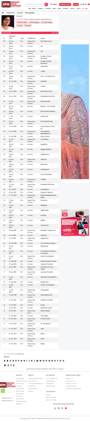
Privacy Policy (71, 384)
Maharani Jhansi (46, 308)
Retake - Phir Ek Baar (48, 106)
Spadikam (44, 144)
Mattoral (44, 235)
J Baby (43, 71)
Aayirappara (45, 169)
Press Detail (50, 386)
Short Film (20, 391)
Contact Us (70, 381)
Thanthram (45, 225)
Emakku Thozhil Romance (46, 57)
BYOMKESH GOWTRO (48, 96)
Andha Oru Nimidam (47, 285)
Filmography (30, 13)
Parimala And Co (46, 41)
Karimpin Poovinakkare (49, 277)
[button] (53, 4)
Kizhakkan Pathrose (47, 184)
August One (45, 238)
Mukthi (43, 220)
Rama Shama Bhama (48, 111)
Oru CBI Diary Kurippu (48, 243)
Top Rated (20, 384)
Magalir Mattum (46, 149)
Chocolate (44, 316)
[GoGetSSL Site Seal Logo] (7, 390)
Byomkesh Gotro (46, 91)
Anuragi (43, 215)
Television (47, 8)
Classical (32, 386)
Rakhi (42, 334)
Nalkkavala (44, 246)
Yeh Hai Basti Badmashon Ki (45, 132)
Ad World (65, 8)
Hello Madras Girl (46, 295)
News (59, 8)
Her (42, 46)
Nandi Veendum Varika (48, 261)
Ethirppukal (45, 290)
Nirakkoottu (45, 282)
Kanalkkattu (45, 189)
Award (29, 25)
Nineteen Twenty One (48, 230)
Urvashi (20, 13)
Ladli (42, 329)
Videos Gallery (47, 22)
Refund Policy (71, 386)
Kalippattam (45, 154)
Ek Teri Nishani (45, 324)
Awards (19, 404)
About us (69, 379)
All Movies (20, 389)
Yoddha (43, 179)
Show (48, 395)
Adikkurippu (45, 210)
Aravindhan (45, 139)
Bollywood (32, 381)
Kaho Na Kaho (45, 101)
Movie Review (21, 401)
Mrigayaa (44, 205)
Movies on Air (51, 400)
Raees (43, 344)
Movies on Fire (21, 381)
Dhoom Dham (45, 319)
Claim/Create (65, 4)
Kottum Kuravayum (47, 256)
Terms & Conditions (73, 389)
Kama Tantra (45, 136)
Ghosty (43, 86)
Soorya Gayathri (46, 174)
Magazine (49, 384)
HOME (29, 8)
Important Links (73, 375)
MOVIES (19, 375)
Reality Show (51, 397)
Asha (42, 339)
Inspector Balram (47, 192)
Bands (30, 391)
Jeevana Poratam (47, 264)
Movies (34, 8)
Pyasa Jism (44, 116)
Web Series (20, 394)
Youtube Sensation (35, 384)
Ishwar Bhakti (45, 311)
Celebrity (40, 8)
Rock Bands (32, 389)
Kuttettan (44, 200)
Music (54, 8)
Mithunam (44, 164)
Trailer (18, 386)
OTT (83, 8)
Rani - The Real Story (48, 76)
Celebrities (10, 13)
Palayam (44, 159)
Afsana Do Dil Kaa (47, 300)
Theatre (19, 396)
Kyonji (43, 305)
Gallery (72, 8)
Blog (86, 8)
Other (78, 8)
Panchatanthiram (47, 121)
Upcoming (20, 379)
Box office (20, 399)
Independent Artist (35, 379)
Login (76, 4)
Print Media (50, 381)
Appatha (44, 81)
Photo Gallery (23, 22)
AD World (50, 375)
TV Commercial (52, 379)
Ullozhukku (44, 66)
